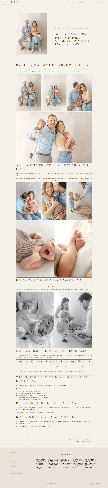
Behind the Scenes (61, 28)
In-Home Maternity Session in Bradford (27, 440)
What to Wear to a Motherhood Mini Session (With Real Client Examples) (80, 440)
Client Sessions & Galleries (79, 28)
